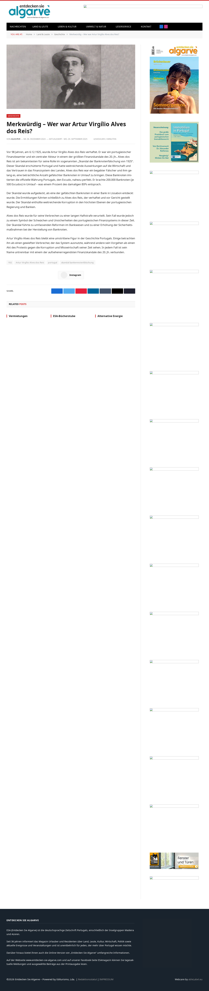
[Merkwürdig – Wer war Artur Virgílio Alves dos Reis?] (71, 77)
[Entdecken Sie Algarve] (29, 12)
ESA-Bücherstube (64, 316)
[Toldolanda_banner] (174, 710)
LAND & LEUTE (40, 26)
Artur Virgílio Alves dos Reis (30, 262)
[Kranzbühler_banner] (174, 758)
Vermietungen (18, 316)
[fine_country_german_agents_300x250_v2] (174, 325)
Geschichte (13, 116)
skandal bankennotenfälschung (77, 262)
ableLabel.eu (195, 979)
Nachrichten (18, 26)
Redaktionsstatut (87, 979)
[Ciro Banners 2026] (174, 421)
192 (10, 262)
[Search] (193, 26)
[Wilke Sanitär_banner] (174, 662)
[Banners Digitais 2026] (174, 373)
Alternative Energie (110, 316)
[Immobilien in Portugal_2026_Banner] (174, 161)
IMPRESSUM (106, 979)
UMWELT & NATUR (96, 26)
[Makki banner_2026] (174, 517)
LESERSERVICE (123, 26)
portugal (52, 262)
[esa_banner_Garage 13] (174, 806)
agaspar (15, 139)
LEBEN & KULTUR (67, 26)
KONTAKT (146, 26)
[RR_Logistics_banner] (174, 614)
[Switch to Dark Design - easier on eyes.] (198, 26)
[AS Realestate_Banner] (174, 566)
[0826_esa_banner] (174, 112)
